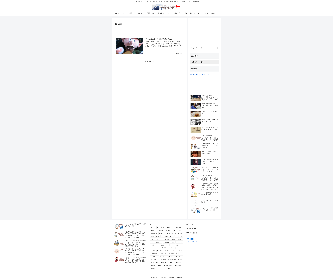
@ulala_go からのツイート (199, 74)
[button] (217, 48)
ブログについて (191, 233)
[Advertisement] (149, 31)
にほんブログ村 (191, 242)
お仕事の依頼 (191, 228)
